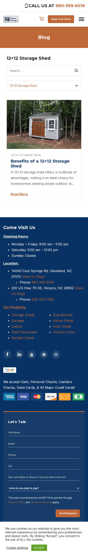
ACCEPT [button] (39, 547)
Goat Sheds (62, 326)
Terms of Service (41, 502)
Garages (18, 321)
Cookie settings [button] (17, 548)
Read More (19, 194)
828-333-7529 (42, 299)
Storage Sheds (23, 315)
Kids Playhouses (24, 332)
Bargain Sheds (23, 338)
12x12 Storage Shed (26, 155)
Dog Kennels (63, 315)
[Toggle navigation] (81, 19)
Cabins (17, 326)
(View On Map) (33, 277)
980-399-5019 (70, 5)
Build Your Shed (61, 19)
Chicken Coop (64, 332)
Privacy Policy (16, 502)
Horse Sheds (63, 321)
